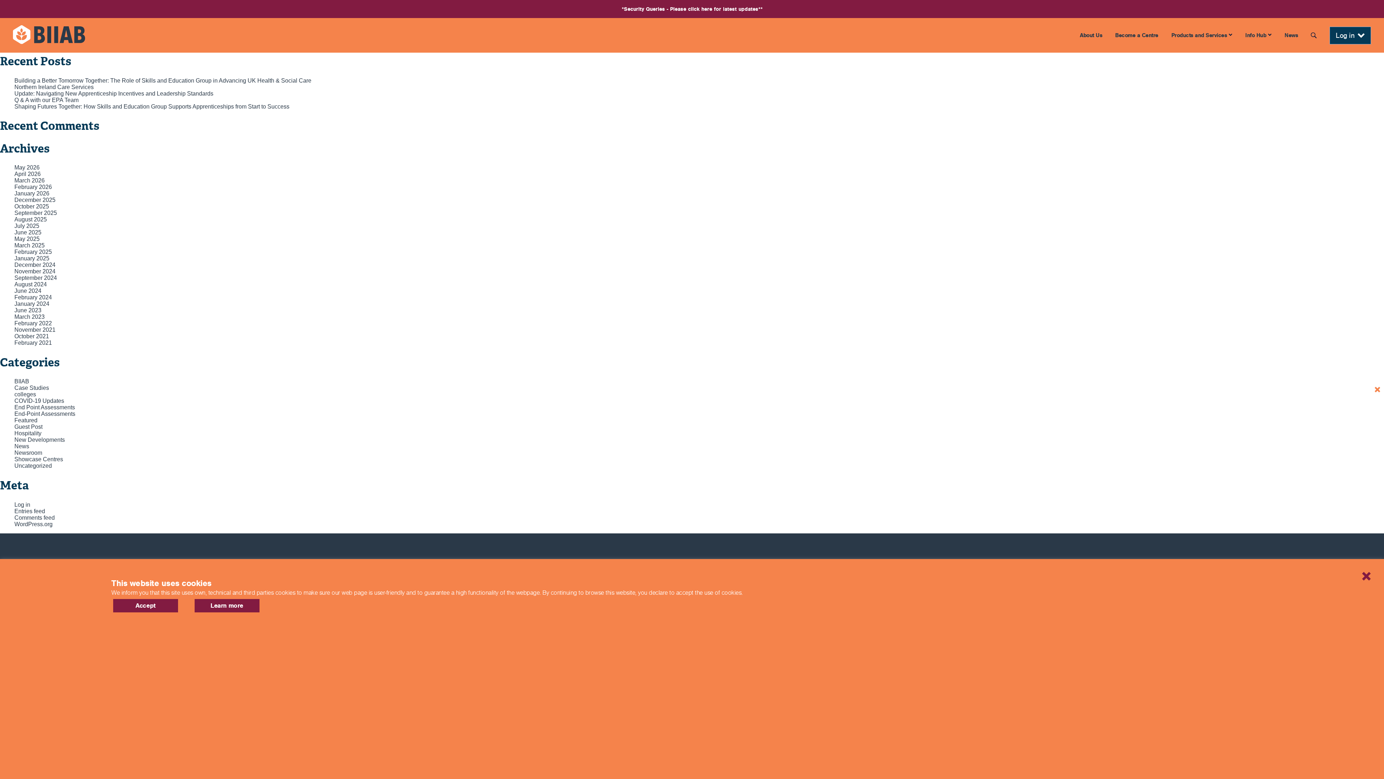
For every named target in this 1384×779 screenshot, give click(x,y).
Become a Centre (1136, 35)
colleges (25, 394)
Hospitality (27, 433)
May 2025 (27, 239)
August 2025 (30, 219)
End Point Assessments (44, 407)
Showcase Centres (38, 459)
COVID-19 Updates (39, 401)
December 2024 (35, 265)
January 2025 (31, 258)
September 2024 (35, 278)
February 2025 (33, 252)
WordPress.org (33, 524)
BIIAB (21, 381)
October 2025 (31, 206)
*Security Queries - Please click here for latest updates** (692, 9)
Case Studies (31, 388)
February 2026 (33, 187)
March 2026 (29, 180)
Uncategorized (33, 466)
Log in (22, 505)
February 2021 (33, 343)
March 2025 (29, 245)
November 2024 (35, 271)
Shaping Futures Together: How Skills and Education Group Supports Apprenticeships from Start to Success (151, 107)
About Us (1091, 35)
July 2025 (26, 226)
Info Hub (1255, 35)
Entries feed (29, 511)
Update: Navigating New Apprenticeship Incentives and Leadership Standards (113, 94)
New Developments (39, 440)
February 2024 (33, 297)
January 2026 (31, 193)
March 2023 (29, 317)
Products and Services (1199, 35)
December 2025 (35, 200)
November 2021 (35, 330)
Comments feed (34, 518)
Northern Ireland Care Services (54, 87)
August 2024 (30, 284)
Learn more (226, 605)
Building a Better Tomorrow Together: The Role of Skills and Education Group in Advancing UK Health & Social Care (162, 81)
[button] (1339, 567)
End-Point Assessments (44, 414)
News (1291, 35)
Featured (25, 420)
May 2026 (27, 167)
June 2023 (27, 310)
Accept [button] (146, 605)
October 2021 (31, 336)
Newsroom (28, 453)
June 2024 (27, 291)
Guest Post (28, 427)
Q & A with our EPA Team (46, 100)
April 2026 (27, 174)
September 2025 (35, 213)
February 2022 (33, 323)
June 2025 (27, 232)
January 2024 (31, 304)
